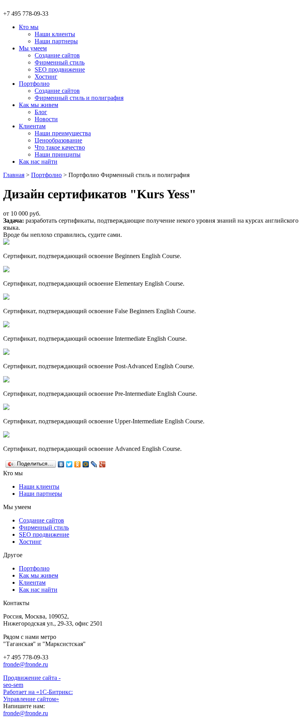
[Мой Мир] (86, 464)
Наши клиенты (39, 486)
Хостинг (30, 541)
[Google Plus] (102, 464)
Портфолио (46, 175)
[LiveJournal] (94, 464)
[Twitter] (69, 464)
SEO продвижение (44, 534)
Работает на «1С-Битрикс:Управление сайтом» (38, 695)
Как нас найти (38, 589)
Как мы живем (38, 575)
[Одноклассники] (78, 464)
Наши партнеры (40, 493)
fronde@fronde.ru (25, 664)
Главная (13, 175)
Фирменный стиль (44, 527)
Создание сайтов (41, 520)
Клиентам (32, 582)
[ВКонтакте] (61, 464)
